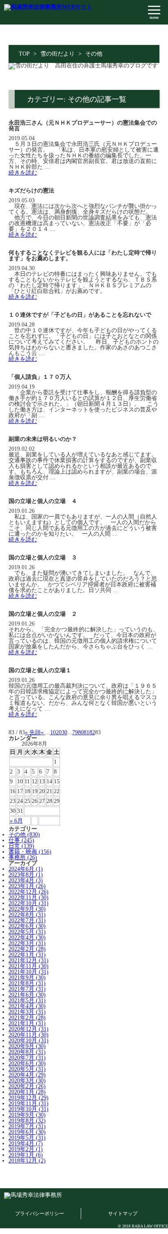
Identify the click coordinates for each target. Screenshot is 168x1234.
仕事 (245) (21, 840)
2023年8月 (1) (26, 875)
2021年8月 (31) (27, 983)
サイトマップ (122, 1213)
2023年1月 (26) (27, 886)
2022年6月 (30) (27, 926)
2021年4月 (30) (27, 1006)
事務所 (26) (23, 857)
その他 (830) (24, 835)
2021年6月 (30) (27, 995)
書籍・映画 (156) (30, 852)
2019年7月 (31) (27, 1126)
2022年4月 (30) (27, 937)
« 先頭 (33, 732)
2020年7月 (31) (27, 1058)
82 (92, 732)
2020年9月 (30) (27, 1046)
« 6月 (16, 821)
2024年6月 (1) (26, 869)
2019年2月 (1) (26, 1149)
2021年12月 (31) (29, 960)
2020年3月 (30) (27, 1081)
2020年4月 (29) (27, 1075)
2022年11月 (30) (29, 897)
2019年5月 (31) (27, 1138)
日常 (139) (21, 846)
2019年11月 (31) (29, 1103)
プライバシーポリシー (39, 1213)
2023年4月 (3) (26, 880)
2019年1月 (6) (26, 1155)
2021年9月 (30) (27, 978)
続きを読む (23, 173)
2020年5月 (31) (27, 1069)
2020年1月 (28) (27, 1092)
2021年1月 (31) (27, 1023)
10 (53, 732)
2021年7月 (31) (27, 989)
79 (75, 732)
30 (64, 732)
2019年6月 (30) (27, 1132)
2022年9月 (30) (27, 909)
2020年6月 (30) (27, 1063)
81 (86, 732)
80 (81, 732)
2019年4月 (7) (26, 1143)
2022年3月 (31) (27, 943)
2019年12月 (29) (29, 1098)
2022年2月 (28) (27, 949)
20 (59, 732)
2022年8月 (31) (27, 915)
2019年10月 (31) (29, 1109)
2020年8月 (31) (27, 1052)
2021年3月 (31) (27, 1012)
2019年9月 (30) (27, 1115)
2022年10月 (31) (29, 903)
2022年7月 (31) (27, 920)
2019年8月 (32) (27, 1121)
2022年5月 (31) (27, 932)
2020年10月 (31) (29, 1040)
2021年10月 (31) (29, 972)
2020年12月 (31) (29, 1029)
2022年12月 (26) (29, 892)
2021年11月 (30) (29, 966)
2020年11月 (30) (29, 1035)
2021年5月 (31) (27, 1000)
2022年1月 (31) (27, 955)
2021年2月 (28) (27, 1018)
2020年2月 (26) (27, 1086)
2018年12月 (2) (27, 1161)
